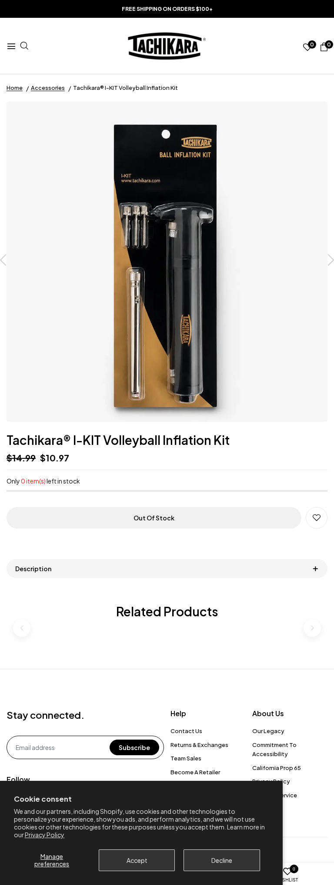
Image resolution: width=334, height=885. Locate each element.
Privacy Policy (44, 835)
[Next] (331, 261)
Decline (221, 860)
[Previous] (3, 261)
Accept (137, 860)
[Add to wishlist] (316, 518)
